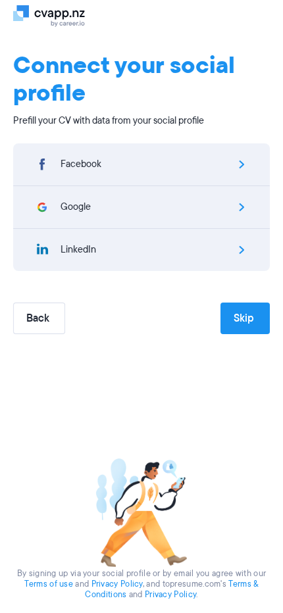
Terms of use (48, 584)
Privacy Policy (117, 584)
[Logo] (54, 15)
